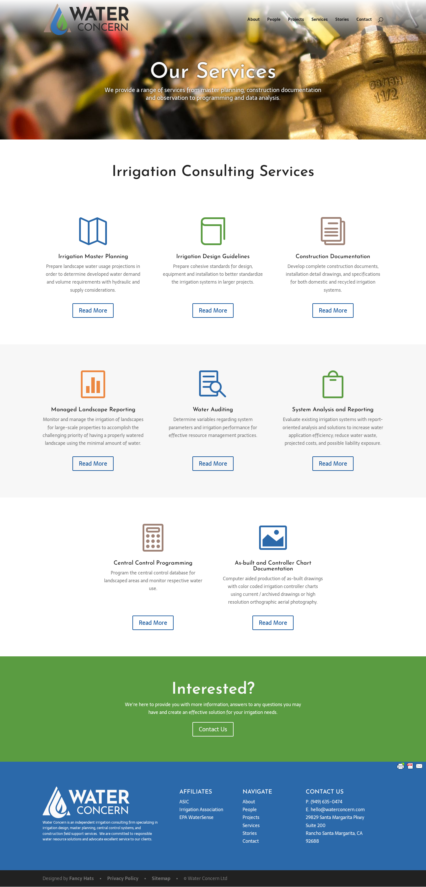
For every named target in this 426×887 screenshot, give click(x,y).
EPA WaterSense (196, 817)
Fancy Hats (81, 878)
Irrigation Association (201, 809)
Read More (93, 310)
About (253, 20)
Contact (364, 20)
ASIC (184, 801)
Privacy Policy (123, 878)
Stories (342, 20)
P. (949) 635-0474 (324, 801)
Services (320, 20)
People (274, 20)
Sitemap (161, 878)
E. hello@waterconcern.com (335, 809)
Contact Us (213, 729)
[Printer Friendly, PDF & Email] (410, 766)
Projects (296, 20)
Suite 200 (315, 825)
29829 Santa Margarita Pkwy (335, 817)
